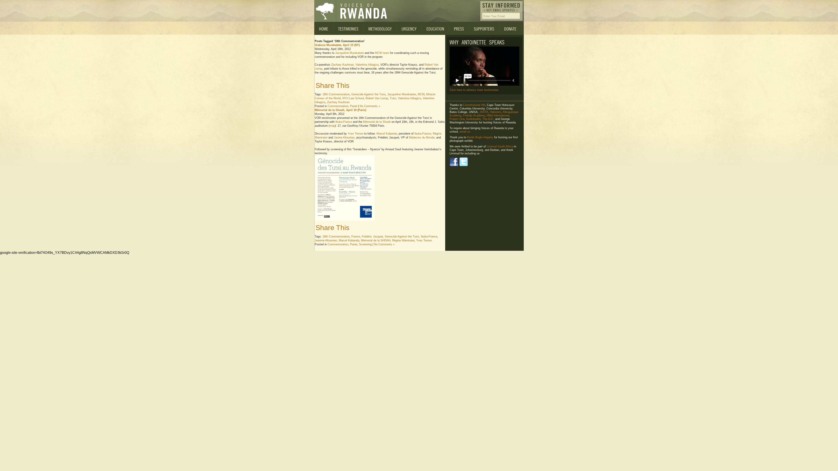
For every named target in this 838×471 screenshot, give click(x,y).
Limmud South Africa (500, 146)
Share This (332, 85)
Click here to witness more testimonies (474, 90)
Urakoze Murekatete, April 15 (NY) (337, 45)
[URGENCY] (409, 28)
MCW (421, 94)
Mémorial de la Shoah (377, 121)
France (355, 236)
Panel (353, 106)
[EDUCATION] (435, 28)
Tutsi (393, 98)
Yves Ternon (355, 133)
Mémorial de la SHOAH (375, 240)
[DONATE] (510, 28)
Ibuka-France (343, 121)
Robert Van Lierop (377, 98)
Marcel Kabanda (386, 133)
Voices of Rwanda (325, 11)
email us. (465, 131)
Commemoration (338, 106)
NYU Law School (353, 98)
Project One (457, 119)
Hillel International (498, 115)
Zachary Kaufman (342, 64)
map (332, 125)
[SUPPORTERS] (484, 28)
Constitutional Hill (474, 105)
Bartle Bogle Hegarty (480, 137)
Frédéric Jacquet (372, 236)
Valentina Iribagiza (367, 64)
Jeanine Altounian (326, 240)
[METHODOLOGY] (380, 28)
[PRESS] (459, 28)
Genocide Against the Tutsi (368, 94)
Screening (365, 244)
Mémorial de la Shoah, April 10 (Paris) (340, 110)
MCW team (382, 53)
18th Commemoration (336, 94)
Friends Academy (474, 115)
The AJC (488, 119)
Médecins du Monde (421, 137)
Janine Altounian (344, 137)
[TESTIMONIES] (348, 28)
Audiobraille (473, 119)
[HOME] (323, 28)
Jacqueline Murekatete (349, 53)
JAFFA (483, 112)
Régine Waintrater (403, 240)
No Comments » (370, 106)
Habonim (495, 112)
